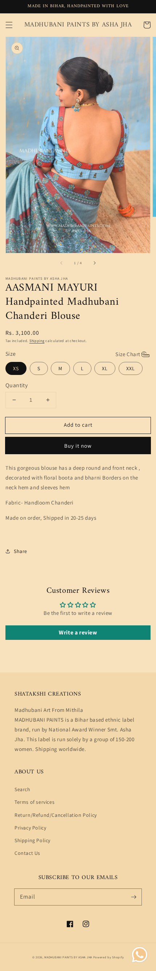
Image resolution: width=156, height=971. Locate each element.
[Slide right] (94, 263)
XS (16, 368)
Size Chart (127, 354)
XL (105, 368)
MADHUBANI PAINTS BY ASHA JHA (68, 957)
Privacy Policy (30, 827)
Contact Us (27, 853)
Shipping (37, 340)
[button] (9, 25)
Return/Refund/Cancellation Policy (56, 815)
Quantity (16, 385)
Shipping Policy (32, 840)
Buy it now (78, 445)
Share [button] (20, 551)
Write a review (78, 632)
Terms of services (34, 802)
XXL (130, 368)
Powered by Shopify (108, 957)
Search (22, 789)
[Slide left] (62, 263)
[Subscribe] (133, 897)
